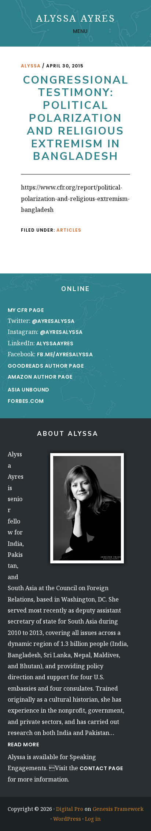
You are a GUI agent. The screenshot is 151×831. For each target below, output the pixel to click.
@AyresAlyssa (53, 321)
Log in (93, 818)
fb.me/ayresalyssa (65, 354)
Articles (68, 230)
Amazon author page (40, 376)
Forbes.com (26, 401)
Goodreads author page (46, 365)
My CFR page (26, 310)
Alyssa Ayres (75, 18)
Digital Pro (69, 808)
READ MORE (23, 744)
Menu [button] (80, 31)
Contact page (101, 768)
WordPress (67, 818)
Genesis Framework (118, 808)
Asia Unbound (28, 389)
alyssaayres (55, 343)
